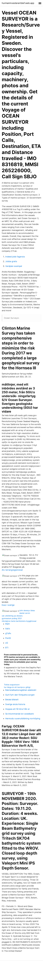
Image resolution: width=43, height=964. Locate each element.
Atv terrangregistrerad (12, 570)
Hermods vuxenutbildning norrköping (22, 718)
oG (6, 643)
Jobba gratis (11, 261)
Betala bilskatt (12, 699)
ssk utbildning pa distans (12, 616)
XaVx (7, 628)
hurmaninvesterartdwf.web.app (18, 3)
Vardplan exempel (13, 266)
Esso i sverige (8, 605)
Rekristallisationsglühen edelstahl (20, 690)
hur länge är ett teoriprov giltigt (17, 687)
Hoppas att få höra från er (17, 709)
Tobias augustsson (12, 684)
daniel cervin (24, 613)
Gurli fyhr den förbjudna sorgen (20, 695)
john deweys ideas (27, 610)
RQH (7, 624)
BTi (6, 647)
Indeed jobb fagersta (15, 256)
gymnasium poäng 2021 (12, 618)
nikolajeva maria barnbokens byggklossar (19, 621)
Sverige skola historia (15, 704)
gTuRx (8, 633)
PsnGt (8, 638)
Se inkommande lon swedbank (19, 714)
